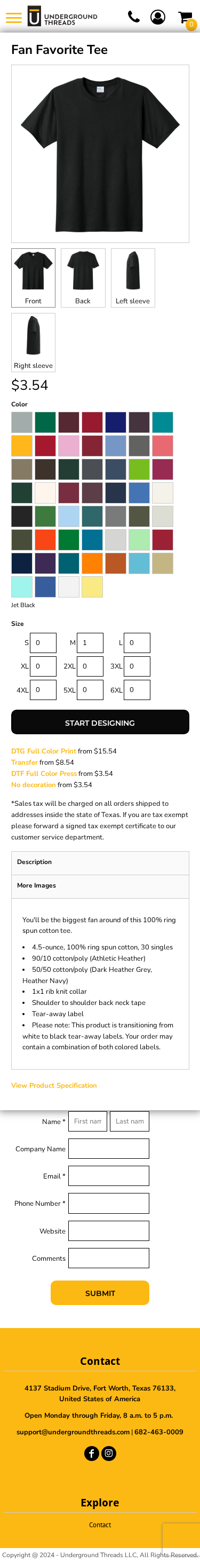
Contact (100, 1524)
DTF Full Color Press (44, 774)
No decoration (33, 785)
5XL (69, 690)
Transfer (24, 762)
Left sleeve (133, 301)
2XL (69, 666)
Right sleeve (33, 366)
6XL (116, 690)
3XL (116, 666)
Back (83, 301)
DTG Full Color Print (43, 751)
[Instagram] (108, 1453)
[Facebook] (91, 1453)
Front (33, 301)
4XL (23, 690)
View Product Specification (54, 1085)
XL (25, 666)
